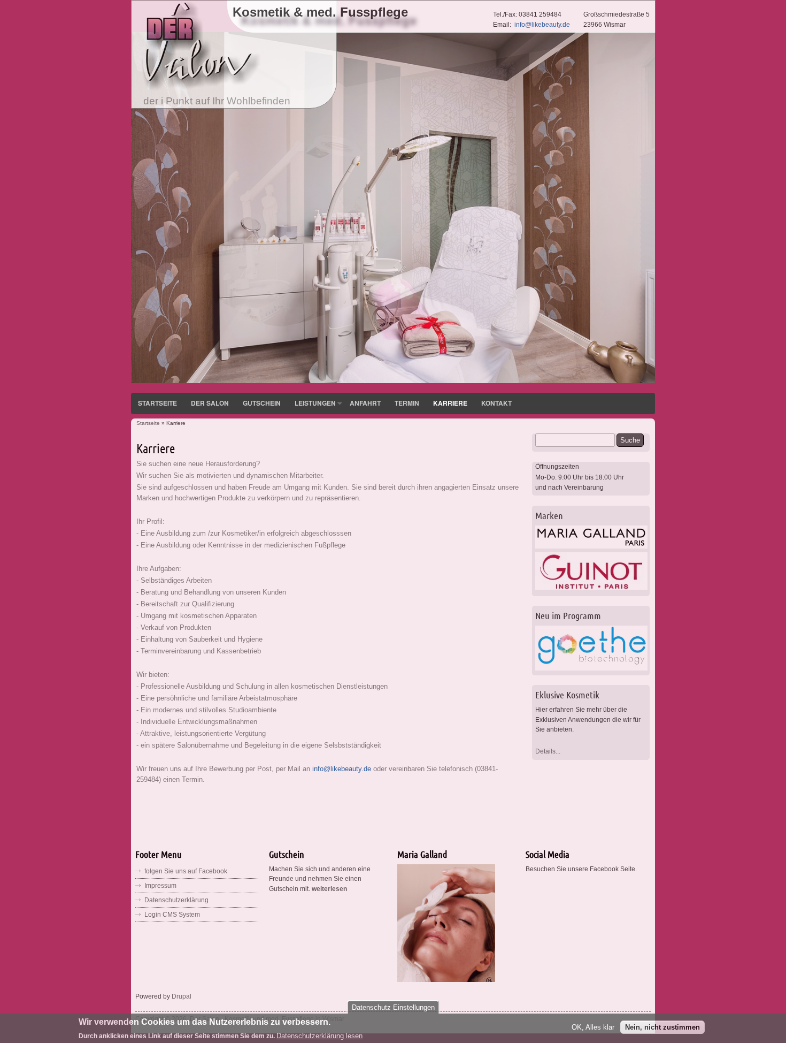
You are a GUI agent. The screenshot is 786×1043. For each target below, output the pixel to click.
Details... (547, 751)
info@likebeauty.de (542, 24)
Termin (407, 403)
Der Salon (210, 403)
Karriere (450, 403)
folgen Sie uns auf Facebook (185, 871)
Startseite (157, 403)
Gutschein (262, 403)
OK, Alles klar (593, 1027)
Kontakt (496, 403)
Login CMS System (172, 914)
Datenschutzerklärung (176, 900)
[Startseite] (201, 89)
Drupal (181, 996)
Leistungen (315, 403)
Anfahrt (365, 403)
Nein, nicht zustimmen (662, 1027)
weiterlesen (329, 889)
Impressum (160, 885)
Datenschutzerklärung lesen (319, 1035)
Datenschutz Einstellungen (393, 1007)
